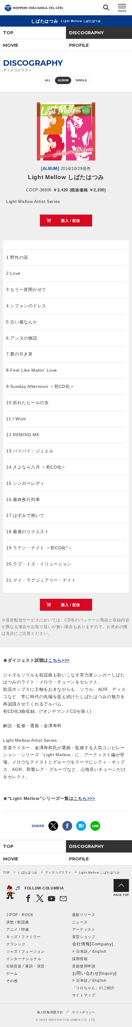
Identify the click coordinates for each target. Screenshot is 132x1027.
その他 (12, 981)
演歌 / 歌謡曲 (17, 922)
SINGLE (81, 80)
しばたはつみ (27, 872)
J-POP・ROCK (19, 915)
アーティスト (83, 929)
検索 (106, 8)
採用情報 (80, 959)
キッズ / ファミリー (23, 937)
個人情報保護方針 (50, 1012)
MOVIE (10, 45)
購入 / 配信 (70, 221)
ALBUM (63, 80)
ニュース (80, 922)
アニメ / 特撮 (17, 929)
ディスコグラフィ (58, 872)
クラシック (16, 944)
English (99, 951)
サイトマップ (83, 995)
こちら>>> (59, 660)
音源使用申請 (83, 966)
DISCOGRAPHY (86, 32)
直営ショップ (83, 937)
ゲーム (12, 973)
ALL (48, 80)
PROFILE (79, 45)
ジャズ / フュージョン (25, 951)
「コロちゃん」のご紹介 (93, 988)
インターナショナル (23, 959)
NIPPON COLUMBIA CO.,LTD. (34, 8)
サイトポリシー (83, 1012)
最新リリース (83, 915)
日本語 (82, 951)
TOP (8, 32)
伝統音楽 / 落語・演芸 (25, 966)
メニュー (122, 8)
